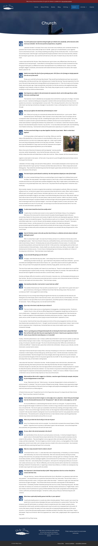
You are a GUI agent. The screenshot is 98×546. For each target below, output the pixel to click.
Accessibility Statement (81, 543)
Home (36, 7)
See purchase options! (67, 1)
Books (53, 7)
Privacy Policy (61, 543)
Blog (59, 7)
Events (92, 7)
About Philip (45, 7)
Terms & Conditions (69, 543)
